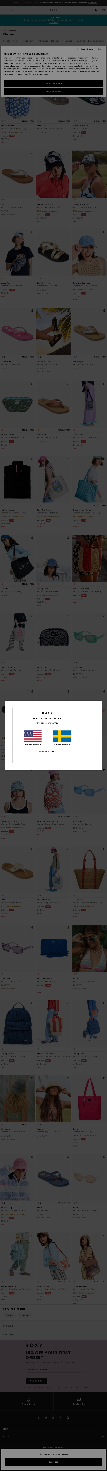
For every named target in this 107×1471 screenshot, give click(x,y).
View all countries (47, 751)
